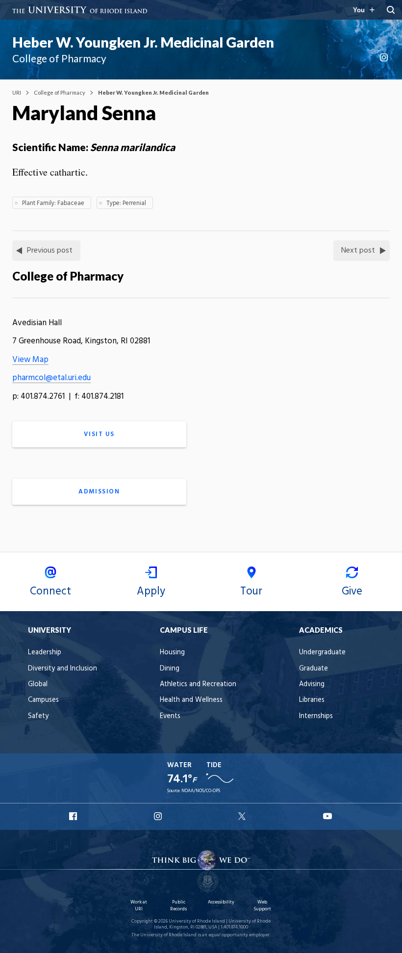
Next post (358, 250)
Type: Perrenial (126, 203)
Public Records (178, 906)
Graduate (313, 668)
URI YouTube (328, 816)
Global (38, 684)
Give (352, 591)
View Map (30, 359)
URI (16, 92)
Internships (316, 716)
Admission (99, 492)
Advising (312, 684)
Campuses (43, 700)
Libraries (312, 700)
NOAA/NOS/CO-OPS (200, 791)
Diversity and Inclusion (62, 668)
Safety (38, 716)
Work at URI (138, 906)
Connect (50, 591)
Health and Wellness (191, 700)
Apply (151, 591)
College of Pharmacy (59, 92)
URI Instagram (159, 816)
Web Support (262, 906)
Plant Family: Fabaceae (53, 203)
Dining (169, 668)
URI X (243, 816)
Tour (251, 591)
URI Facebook (74, 816)
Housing (172, 652)
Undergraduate (322, 652)
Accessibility (221, 902)
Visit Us (99, 434)
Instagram (385, 57)
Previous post (50, 250)
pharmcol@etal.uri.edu (51, 378)
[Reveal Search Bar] (390, 10)
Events (170, 716)
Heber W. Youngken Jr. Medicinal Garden (143, 42)
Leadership (44, 652)
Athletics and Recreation (198, 684)
